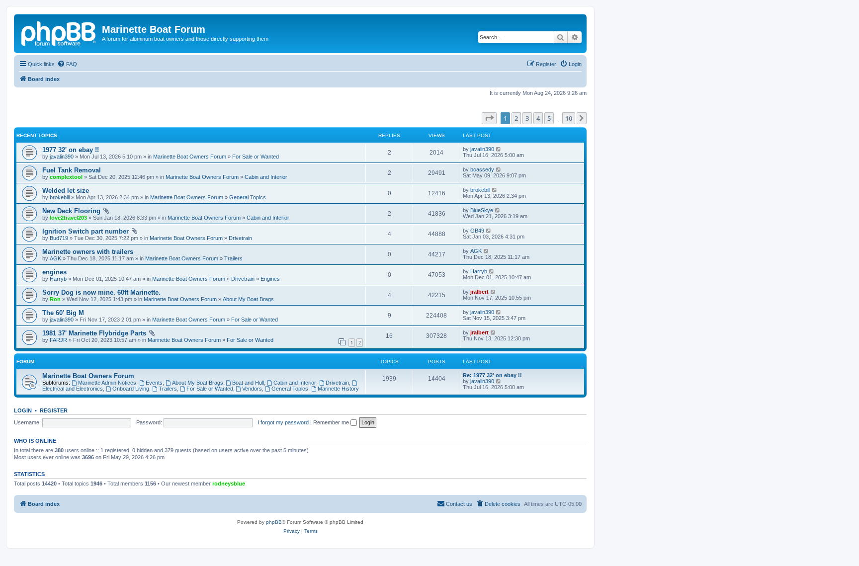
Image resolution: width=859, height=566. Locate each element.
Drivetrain (240, 238)
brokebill (60, 197)
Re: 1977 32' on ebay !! (492, 375)
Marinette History (338, 389)
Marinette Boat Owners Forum (189, 157)
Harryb (58, 279)
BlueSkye (481, 210)
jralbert (479, 292)
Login (23, 410)
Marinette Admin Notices (107, 383)
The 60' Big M (63, 313)
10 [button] (568, 118)
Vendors (252, 389)
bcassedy (482, 169)
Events (154, 383)
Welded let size (65, 190)
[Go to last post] (499, 149)
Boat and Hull (248, 383)
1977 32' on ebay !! (70, 150)
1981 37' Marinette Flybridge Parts (94, 333)
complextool (66, 177)
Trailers (233, 258)
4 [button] (538, 118)
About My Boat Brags (248, 299)
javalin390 (62, 157)
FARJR (58, 340)
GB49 (477, 231)
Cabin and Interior (266, 177)
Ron (55, 299)
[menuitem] (67, 64)
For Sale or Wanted (255, 157)
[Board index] (59, 32)
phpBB (274, 522)
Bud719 (59, 238)
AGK (55, 258)
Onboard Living (130, 389)
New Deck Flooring (71, 211)
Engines (270, 279)
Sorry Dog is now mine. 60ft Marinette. (101, 292)
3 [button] (527, 118)
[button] (489, 118)
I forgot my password (283, 422)
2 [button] (516, 118)
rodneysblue (228, 483)
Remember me (331, 422)
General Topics (247, 197)
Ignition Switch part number (85, 231)
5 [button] (549, 118)
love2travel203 (68, 218)
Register (54, 410)
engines (54, 272)
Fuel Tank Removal (71, 170)
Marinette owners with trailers (87, 251)
